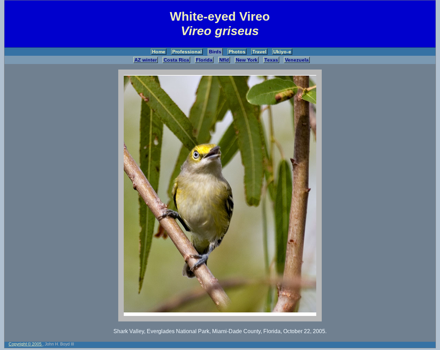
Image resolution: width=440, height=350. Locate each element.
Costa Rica (176, 60)
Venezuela (297, 60)
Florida (204, 60)
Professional (187, 51)
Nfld (224, 60)
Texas (271, 60)
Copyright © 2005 (26, 344)
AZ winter (145, 60)
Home (158, 51)
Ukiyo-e (282, 51)
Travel (259, 51)
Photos (237, 51)
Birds (215, 51)
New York (246, 60)
